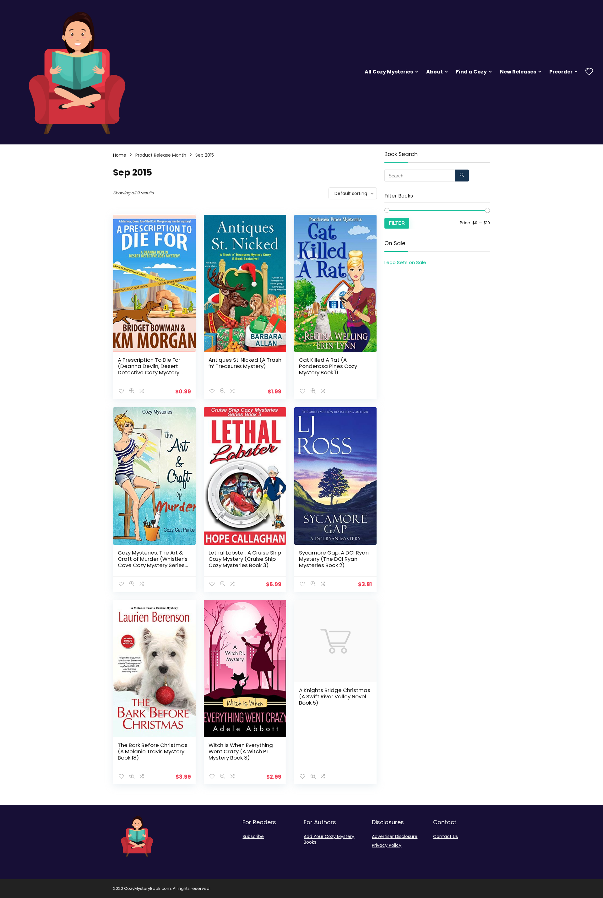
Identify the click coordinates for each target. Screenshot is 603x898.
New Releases (518, 71)
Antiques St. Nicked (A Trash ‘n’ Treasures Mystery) (245, 363)
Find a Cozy (471, 71)
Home (119, 155)
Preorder (561, 71)
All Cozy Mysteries (389, 71)
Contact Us (445, 836)
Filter (397, 223)
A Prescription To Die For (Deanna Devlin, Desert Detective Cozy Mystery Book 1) (149, 369)
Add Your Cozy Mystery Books (329, 839)
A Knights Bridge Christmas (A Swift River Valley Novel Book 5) (334, 696)
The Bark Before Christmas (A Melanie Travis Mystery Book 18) (152, 751)
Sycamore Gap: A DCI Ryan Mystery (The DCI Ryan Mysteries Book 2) (334, 559)
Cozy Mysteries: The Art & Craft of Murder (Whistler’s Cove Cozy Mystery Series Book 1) (152, 562)
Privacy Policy (386, 845)
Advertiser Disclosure (394, 836)
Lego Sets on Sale (405, 262)
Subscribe (253, 836)
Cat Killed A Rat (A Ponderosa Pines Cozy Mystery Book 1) (328, 366)
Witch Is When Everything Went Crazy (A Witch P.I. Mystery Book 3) (241, 751)
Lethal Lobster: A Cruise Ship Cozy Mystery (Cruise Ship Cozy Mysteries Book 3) (245, 559)
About (434, 71)
